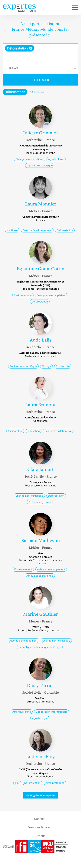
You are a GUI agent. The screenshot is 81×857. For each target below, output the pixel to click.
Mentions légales (39, 827)
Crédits (40, 836)
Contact (39, 819)
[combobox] (40, 53)
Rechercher (41, 79)
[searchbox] (41, 57)
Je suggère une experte (40, 795)
